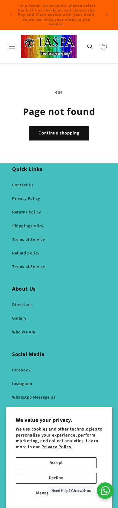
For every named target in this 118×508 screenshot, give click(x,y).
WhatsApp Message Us (33, 397)
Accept (56, 462)
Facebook (21, 370)
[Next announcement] (106, 14)
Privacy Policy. (56, 447)
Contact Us (23, 185)
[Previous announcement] (11, 14)
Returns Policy (26, 212)
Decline (56, 478)
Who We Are (23, 332)
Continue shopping (59, 133)
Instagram (22, 384)
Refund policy (26, 253)
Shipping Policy (28, 226)
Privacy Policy (26, 199)
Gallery (19, 318)
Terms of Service (28, 240)
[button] (12, 46)
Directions (22, 305)
